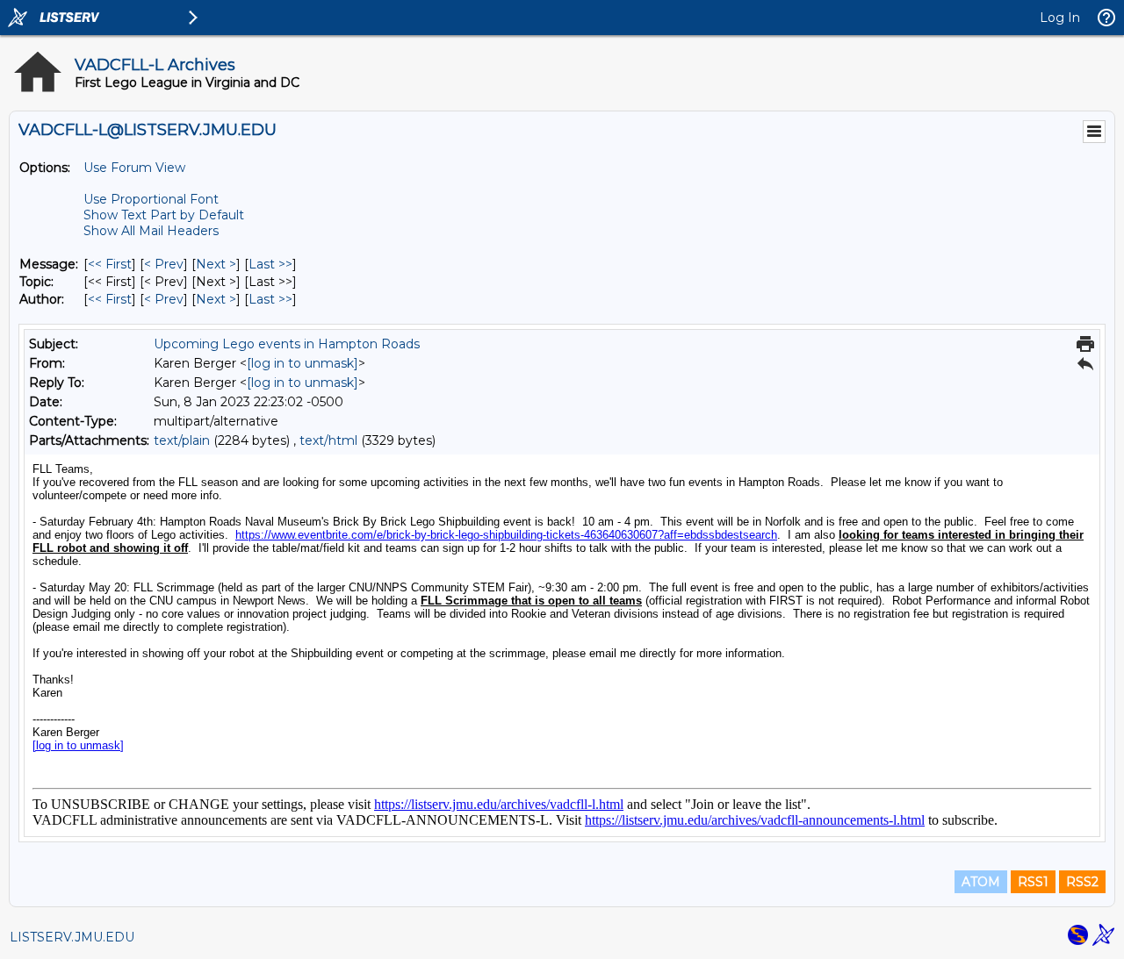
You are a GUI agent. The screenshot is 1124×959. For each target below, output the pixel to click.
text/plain (182, 440)
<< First (110, 264)
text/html (328, 440)
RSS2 (1082, 882)
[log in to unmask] (302, 363)
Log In (1060, 17)
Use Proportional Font (151, 199)
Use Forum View (134, 167)
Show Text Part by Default (163, 215)
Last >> (270, 264)
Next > (216, 264)
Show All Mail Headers (151, 231)
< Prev (164, 264)
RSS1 (1033, 882)
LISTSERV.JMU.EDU (72, 937)
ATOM (981, 882)
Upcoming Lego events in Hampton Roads (287, 344)
